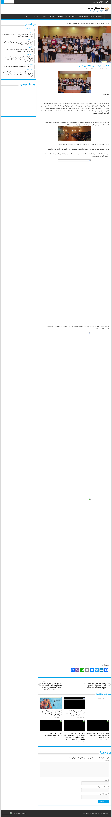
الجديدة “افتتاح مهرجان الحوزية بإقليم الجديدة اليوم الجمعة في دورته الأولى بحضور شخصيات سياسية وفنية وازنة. (52, 685)
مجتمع (44, 16)
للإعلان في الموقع (98, 2)
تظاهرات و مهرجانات (57, 16)
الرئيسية (107, 16)
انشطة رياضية (84, 16)
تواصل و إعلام (71, 16)
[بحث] (2, 2)
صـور (36, 16)
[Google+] (19, 2)
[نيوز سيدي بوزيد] (99, 8)
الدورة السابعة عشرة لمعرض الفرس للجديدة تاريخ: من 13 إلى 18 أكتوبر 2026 (52, 713)
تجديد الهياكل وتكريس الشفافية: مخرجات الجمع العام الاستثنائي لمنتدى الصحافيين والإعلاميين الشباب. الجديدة (74, 736)
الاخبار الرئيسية (99, 23)
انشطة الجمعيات (97, 16)
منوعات (28, 16)
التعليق (106, 760)
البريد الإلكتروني (103, 787)
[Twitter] (15, 2)
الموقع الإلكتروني (104, 794)
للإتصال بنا (107, 2)
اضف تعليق (93, 68)
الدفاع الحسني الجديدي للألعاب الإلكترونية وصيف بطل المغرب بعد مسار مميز (98, 735)
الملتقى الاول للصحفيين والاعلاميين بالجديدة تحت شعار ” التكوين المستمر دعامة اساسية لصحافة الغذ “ (95, 685)
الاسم (106, 780)
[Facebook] (17, 2)
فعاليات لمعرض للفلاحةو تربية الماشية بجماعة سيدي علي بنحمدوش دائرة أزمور (75, 713)
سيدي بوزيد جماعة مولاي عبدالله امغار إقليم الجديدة (53, 734)
